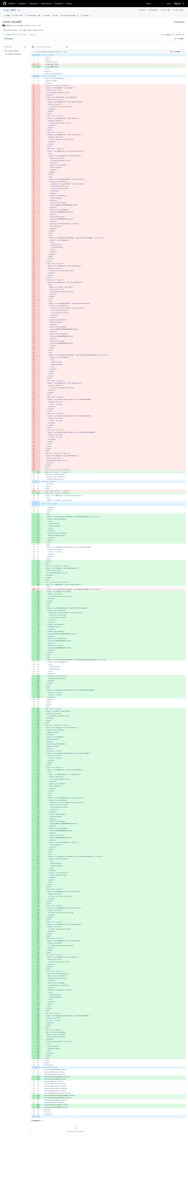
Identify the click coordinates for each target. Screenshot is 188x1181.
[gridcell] (109, 55)
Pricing (69, 3)
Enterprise (59, 3)
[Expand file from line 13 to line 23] (36, 76)
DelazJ (8, 25)
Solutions (22, 3)
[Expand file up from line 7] (36, 55)
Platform (12, 3)
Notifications (154, 10)
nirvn (21, 25)
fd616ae (168, 34)
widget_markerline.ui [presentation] (14, 54)
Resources (34, 3)
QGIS (13, 10)
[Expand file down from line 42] (36, 502)
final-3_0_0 (32, 34)
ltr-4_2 (24, 34)
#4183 (41, 30)
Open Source (46, 3)
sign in (74, 1131)
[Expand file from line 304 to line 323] (36, 1067)
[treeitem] (14, 52)
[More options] (183, 51)
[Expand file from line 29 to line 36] (36, 481)
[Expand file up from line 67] (36, 505)
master (9, 34)
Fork (166, 10)
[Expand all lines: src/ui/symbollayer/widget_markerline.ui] (67, 51)
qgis (7, 10)
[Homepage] (4, 3)
